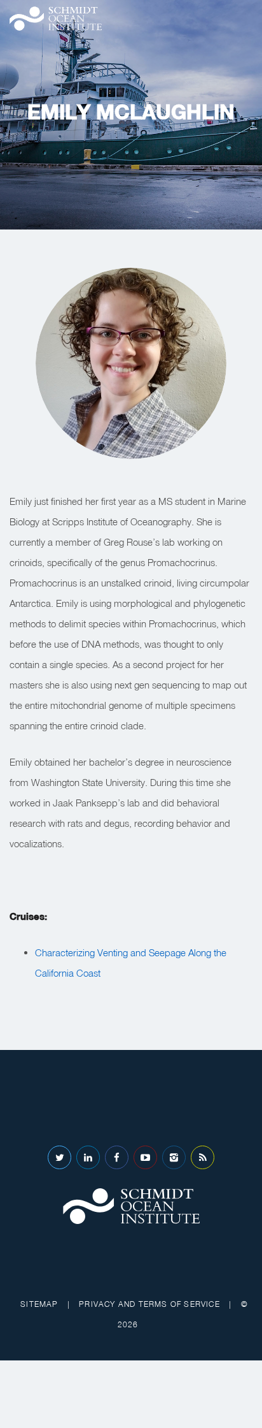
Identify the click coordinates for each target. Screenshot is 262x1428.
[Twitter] (59, 1157)
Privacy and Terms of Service (149, 1304)
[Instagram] (174, 1157)
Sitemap (39, 1304)
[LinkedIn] (88, 1157)
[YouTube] (145, 1157)
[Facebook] (116, 1157)
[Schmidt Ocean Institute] (56, 18)
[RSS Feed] (202, 1157)
